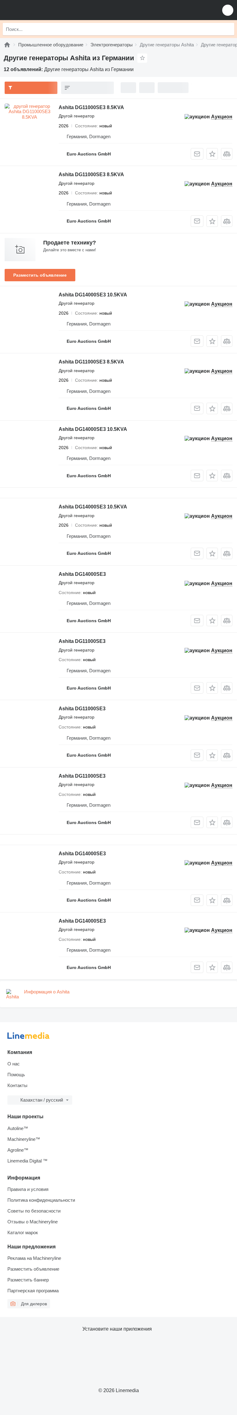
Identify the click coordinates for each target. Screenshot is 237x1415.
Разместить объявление (40, 275)
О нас (13, 1063)
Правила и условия (27, 1189)
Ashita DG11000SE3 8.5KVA (91, 107)
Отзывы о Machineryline (32, 1221)
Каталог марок (22, 1232)
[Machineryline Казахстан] (43, 10)
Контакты (17, 1085)
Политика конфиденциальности (41, 1200)
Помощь (16, 1074)
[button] (227, 10)
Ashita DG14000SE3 (82, 574)
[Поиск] (228, 29)
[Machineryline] (7, 45)
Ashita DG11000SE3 (82, 641)
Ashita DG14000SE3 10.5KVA (93, 294)
